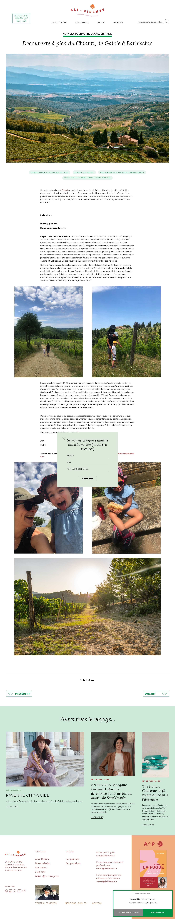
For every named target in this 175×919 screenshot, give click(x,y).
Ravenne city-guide (27, 795)
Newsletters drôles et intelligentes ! (21, 17)
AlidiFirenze (87, 10)
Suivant (150, 694)
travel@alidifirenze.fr (106, 881)
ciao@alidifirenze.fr (105, 855)
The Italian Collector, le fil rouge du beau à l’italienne (155, 793)
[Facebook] (23, 890)
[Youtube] (19, 890)
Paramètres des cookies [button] (128, 913)
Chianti (65, 190)
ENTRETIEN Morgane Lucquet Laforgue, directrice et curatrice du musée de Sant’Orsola (111, 791)
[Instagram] (14, 890)
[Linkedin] (10, 890)
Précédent (22, 694)
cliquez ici (152, 902)
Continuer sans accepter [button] (142, 894)
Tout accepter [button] (157, 913)
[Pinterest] (6, 890)
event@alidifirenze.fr (106, 868)
